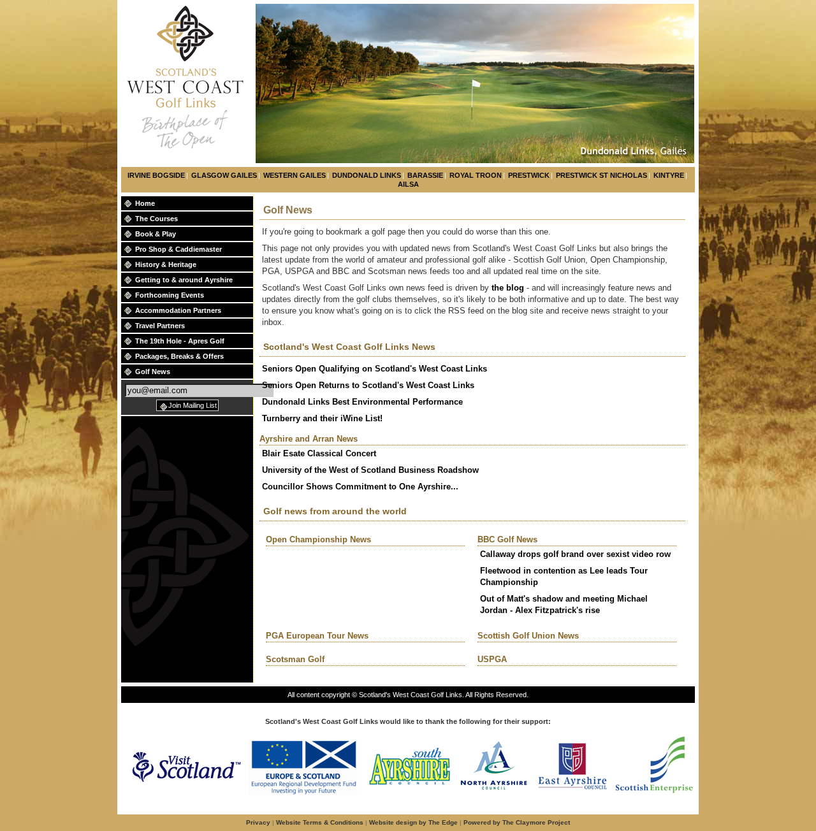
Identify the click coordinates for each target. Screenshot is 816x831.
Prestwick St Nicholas (601, 175)
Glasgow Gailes (224, 175)
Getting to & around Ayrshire (184, 280)
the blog (509, 288)
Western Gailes (294, 175)
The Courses (156, 218)
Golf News (152, 371)
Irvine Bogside (156, 175)
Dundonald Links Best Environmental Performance (362, 402)
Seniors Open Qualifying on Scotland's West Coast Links (374, 368)
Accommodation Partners (178, 310)
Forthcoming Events (169, 295)
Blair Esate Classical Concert (319, 453)
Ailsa (408, 184)
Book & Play (155, 234)
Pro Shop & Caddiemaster (178, 249)
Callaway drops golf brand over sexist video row (575, 554)
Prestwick (529, 175)
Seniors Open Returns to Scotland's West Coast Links (368, 385)
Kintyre (668, 175)
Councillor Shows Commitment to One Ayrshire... (360, 486)
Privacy (258, 822)
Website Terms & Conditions (319, 822)
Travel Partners (160, 325)
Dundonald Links (366, 175)
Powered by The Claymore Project (516, 822)
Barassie (425, 175)
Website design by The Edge (413, 822)
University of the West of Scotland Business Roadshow (370, 470)
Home (145, 203)
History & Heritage (165, 264)
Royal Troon (475, 175)
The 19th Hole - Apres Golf (179, 341)
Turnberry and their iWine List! (322, 418)
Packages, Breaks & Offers (179, 356)
